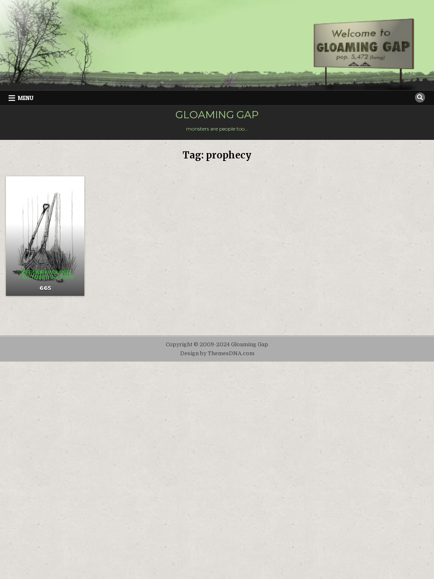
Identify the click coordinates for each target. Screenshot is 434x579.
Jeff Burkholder (45, 272)
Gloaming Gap (217, 115)
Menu (25, 98)
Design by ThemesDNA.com (217, 353)
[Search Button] (420, 97)
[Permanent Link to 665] (45, 236)
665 (45, 287)
